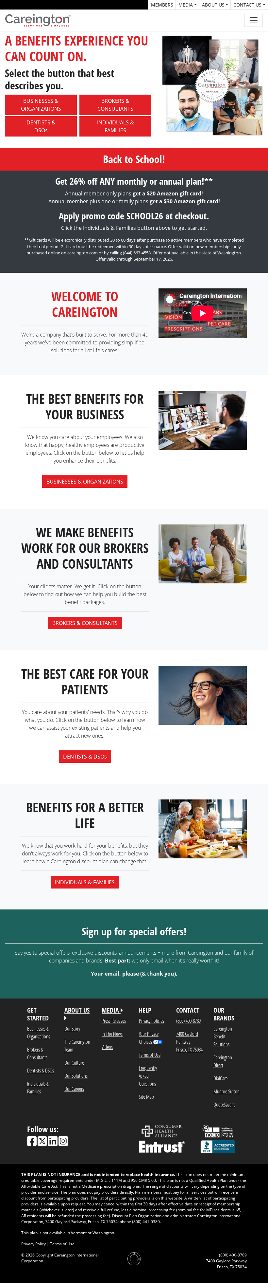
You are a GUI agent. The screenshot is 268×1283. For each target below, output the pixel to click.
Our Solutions (76, 1075)
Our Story (72, 1028)
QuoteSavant (224, 1104)
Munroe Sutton (226, 1091)
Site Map (146, 1096)
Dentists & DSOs (40, 1070)
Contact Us (247, 5)
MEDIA (111, 1010)
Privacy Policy (33, 1244)
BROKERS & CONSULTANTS (85, 623)
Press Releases (114, 1020)
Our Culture (74, 1062)
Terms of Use (149, 1054)
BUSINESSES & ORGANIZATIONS (84, 481)
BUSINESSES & (41, 104)
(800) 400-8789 (188, 1020)
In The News (112, 1033)
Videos (107, 1046)
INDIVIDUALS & (115, 126)
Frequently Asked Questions (148, 1075)
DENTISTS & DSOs (85, 756)
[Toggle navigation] (253, 20)
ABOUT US (77, 1010)
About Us (213, 5)
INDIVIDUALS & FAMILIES (85, 882)
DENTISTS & (41, 126)
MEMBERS (162, 5)
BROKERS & (115, 104)
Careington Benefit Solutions (222, 1036)
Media (185, 5)
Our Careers (74, 1088)
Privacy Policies (151, 1020)
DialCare (220, 1078)
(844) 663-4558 (137, 253)
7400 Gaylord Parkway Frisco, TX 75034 (189, 1041)
